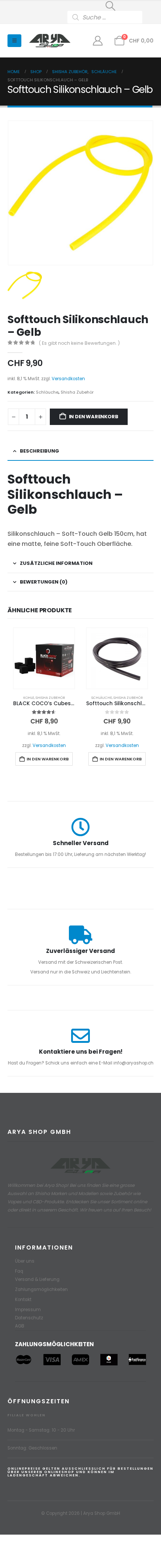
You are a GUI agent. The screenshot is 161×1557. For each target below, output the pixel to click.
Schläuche (47, 392)
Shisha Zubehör (77, 392)
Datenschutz (29, 1318)
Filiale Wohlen (26, 1415)
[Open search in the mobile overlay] (110, 17)
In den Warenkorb (93, 416)
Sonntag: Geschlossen (32, 1448)
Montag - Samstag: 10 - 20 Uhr (41, 1430)
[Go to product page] (44, 658)
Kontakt (23, 1300)
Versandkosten (68, 379)
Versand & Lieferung (37, 1279)
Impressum (28, 1310)
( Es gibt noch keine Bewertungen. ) (79, 343)
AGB (19, 1326)
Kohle (28, 697)
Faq (19, 1271)
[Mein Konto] (98, 41)
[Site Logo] (49, 41)
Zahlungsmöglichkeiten (41, 1289)
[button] (110, 6)
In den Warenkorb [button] (48, 759)
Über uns (24, 1261)
